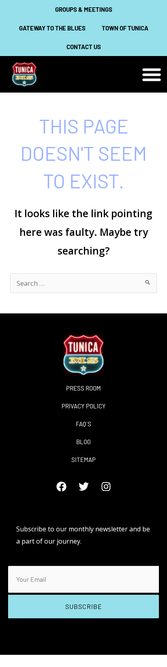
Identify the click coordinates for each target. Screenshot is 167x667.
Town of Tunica (125, 28)
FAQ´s (83, 423)
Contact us (83, 46)
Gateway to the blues (52, 28)
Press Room (83, 388)
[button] (152, 74)
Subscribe (83, 606)
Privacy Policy (84, 406)
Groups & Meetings (83, 9)
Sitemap (83, 459)
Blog (83, 441)
